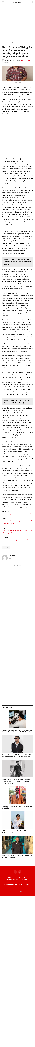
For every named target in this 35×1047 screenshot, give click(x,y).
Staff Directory (24, 884)
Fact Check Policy (21, 882)
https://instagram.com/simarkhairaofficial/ (16, 514)
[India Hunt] (17, 2)
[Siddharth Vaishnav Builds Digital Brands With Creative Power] (17, 820)
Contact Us (24, 887)
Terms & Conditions (13, 887)
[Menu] (3, 2)
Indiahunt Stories (26, 60)
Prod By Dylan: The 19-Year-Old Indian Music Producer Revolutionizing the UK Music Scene (17, 731)
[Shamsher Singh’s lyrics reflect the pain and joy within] (17, 795)
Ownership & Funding (10, 884)
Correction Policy (12, 879)
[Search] (32, 2)
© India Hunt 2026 (17, 891)
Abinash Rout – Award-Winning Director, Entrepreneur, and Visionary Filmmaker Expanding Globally (16, 781)
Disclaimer (23, 879)
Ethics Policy (10, 882)
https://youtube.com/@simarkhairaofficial (16, 540)
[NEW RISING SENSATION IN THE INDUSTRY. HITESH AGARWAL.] (17, 845)
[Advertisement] (17, 23)
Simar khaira (6, 547)
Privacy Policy (20, 877)
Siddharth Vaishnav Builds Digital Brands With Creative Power (16, 832)
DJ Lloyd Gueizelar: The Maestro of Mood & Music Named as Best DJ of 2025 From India (16, 756)
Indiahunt (9, 60)
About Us (11, 877)
